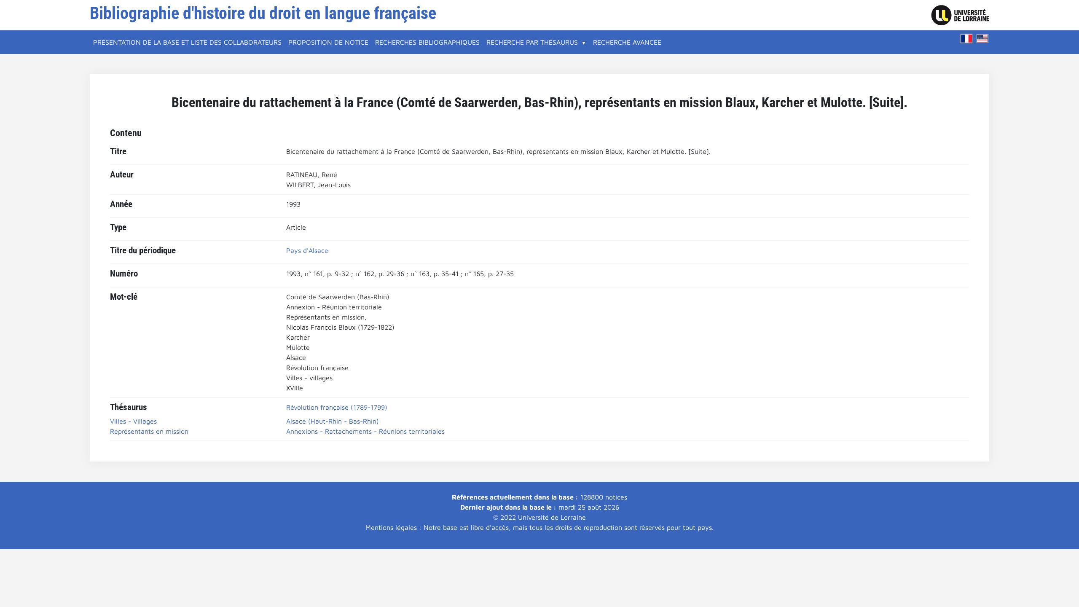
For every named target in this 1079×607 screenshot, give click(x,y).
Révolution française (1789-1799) (336, 407)
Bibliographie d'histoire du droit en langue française (263, 13)
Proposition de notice (328, 42)
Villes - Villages (133, 421)
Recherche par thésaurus (532, 42)
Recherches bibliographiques (427, 42)
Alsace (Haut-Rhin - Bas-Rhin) (332, 421)
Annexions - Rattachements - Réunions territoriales (365, 431)
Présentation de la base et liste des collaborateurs (187, 42)
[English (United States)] (982, 38)
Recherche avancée (627, 42)
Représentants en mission (149, 431)
